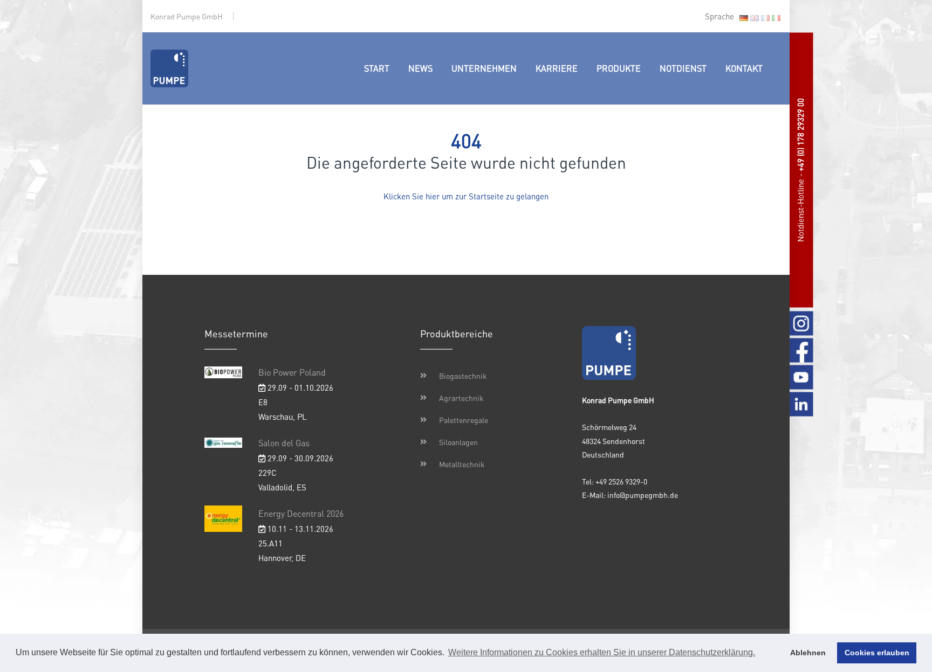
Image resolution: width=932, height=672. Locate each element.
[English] (754, 17)
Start (376, 68)
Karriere (557, 68)
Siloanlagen (458, 442)
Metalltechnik (462, 464)
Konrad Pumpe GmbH (186, 16)
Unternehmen (484, 68)
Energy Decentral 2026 (301, 513)
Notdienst (683, 68)
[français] (765, 17)
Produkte (619, 68)
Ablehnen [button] (808, 652)
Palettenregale (463, 420)
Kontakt (744, 68)
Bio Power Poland (292, 372)
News (420, 68)
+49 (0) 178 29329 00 (800, 134)
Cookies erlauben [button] (877, 652)
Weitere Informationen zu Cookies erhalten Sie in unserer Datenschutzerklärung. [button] (601, 652)
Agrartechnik (461, 398)
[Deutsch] (743, 17)
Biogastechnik (463, 375)
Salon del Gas (284, 442)
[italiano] (776, 17)
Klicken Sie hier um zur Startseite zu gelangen (466, 196)
